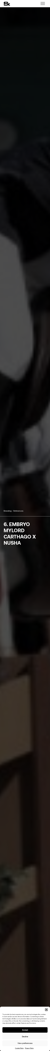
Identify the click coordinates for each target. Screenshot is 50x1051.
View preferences (25, 1043)
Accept (25, 1030)
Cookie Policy (19, 1048)
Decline (25, 1037)
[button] (46, 1009)
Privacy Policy (29, 1048)
